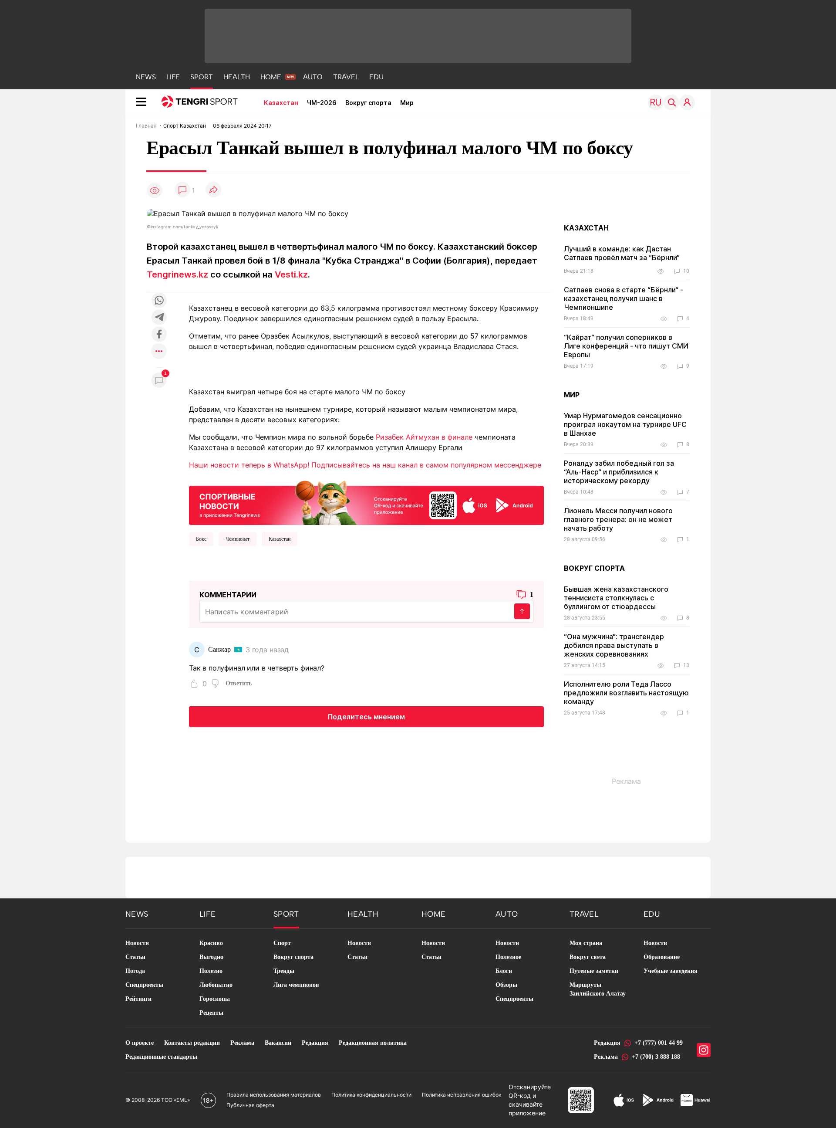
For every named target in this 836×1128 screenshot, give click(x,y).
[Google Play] (657, 1100)
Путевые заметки (594, 971)
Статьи (135, 957)
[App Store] (623, 1100)
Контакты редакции (192, 1043)
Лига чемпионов (296, 985)
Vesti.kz (291, 274)
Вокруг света (588, 957)
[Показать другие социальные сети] (159, 351)
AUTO (313, 77)
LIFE (173, 77)
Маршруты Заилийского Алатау (598, 989)
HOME (270, 77)
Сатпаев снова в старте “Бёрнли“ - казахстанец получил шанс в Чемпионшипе (623, 298)
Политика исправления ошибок (461, 1094)
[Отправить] (522, 611)
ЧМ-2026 (322, 102)
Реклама (242, 1043)
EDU (376, 77)
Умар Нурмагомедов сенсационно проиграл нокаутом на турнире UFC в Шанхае (625, 424)
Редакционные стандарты (161, 1056)
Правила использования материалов (273, 1094)
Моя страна (586, 943)
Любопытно (216, 985)
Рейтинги (138, 999)
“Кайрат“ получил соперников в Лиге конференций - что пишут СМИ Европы (626, 346)
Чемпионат (237, 539)
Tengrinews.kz (177, 274)
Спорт (282, 943)
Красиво (211, 943)
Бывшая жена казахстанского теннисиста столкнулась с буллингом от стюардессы (616, 598)
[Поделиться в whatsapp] (159, 300)
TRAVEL (346, 77)
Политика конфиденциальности (371, 1094)
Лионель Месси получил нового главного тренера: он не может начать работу (618, 519)
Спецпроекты (144, 985)
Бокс (201, 539)
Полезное (508, 957)
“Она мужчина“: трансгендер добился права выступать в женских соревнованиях (614, 645)
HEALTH (236, 77)
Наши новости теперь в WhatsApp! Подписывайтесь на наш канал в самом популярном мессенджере (365, 465)
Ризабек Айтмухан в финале (424, 437)
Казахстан (281, 102)
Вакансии (278, 1043)
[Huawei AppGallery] (696, 1100)
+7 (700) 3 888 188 (656, 1056)
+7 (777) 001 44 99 (658, 1043)
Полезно (210, 971)
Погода (135, 971)
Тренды (283, 971)
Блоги (504, 971)
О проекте (139, 1043)
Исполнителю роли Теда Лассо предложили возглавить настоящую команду (626, 693)
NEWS (146, 77)
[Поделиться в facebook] (159, 334)
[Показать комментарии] (182, 190)
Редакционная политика (373, 1043)
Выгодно (211, 957)
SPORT (201, 77)
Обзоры (506, 985)
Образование (662, 957)
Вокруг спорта (368, 102)
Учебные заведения (671, 971)
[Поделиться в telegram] (159, 317)
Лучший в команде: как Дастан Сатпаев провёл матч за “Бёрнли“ (622, 253)
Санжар (219, 649)
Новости (137, 943)
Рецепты (211, 1012)
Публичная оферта (250, 1105)
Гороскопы (214, 999)
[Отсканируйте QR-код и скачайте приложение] (366, 501)
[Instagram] (704, 1050)
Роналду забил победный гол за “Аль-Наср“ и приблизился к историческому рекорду (619, 472)
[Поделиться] (213, 190)
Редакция (315, 1043)
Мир (407, 102)
